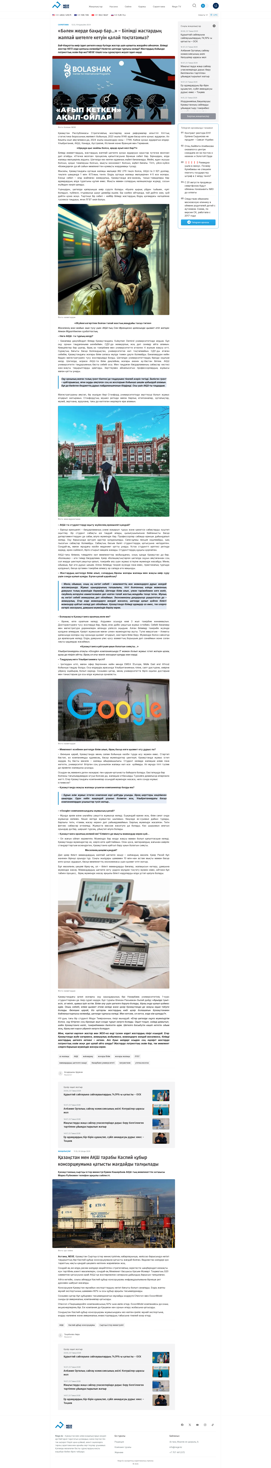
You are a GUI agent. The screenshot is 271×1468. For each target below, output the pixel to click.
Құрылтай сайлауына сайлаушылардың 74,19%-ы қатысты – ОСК (196, 38)
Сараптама (159, 6)
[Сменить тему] (205, 6)
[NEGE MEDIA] (60, 5)
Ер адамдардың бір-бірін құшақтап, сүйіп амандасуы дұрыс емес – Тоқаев (196, 89)
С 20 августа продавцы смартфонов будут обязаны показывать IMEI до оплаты (199, 187)
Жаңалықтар (95, 6)
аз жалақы (64, 1056)
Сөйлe (128, 6)
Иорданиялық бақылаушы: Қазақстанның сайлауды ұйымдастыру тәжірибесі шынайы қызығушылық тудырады (196, 108)
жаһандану (88, 1056)
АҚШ (76, 1056)
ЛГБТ (137, 1056)
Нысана (114, 6)
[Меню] (216, 6)
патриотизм (124, 1063)
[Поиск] (194, 5)
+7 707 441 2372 (177, 1452)
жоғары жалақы (122, 1056)
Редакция (119, 1442)
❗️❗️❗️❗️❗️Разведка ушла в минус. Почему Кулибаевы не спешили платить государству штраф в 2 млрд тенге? (198, 169)
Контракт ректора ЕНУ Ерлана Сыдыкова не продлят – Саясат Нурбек (199, 136)
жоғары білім (104, 1056)
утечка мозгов (142, 1063)
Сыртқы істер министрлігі (112, 1325)
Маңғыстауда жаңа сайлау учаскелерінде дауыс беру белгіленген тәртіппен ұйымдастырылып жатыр (196, 71)
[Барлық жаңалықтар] (214, 26)
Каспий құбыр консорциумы (81, 1325)
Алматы (201, 15)
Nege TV (176, 6)
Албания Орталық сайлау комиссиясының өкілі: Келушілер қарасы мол (195, 54)
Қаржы (142, 6)
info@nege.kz (176, 1447)
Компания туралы (123, 1447)
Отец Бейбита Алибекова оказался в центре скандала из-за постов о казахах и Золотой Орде (199, 151)
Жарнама (119, 1452)
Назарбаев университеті (103, 1063)
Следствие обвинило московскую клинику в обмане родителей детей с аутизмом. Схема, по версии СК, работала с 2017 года (200, 207)
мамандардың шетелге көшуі (73, 1063)
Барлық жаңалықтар (198, 116)
